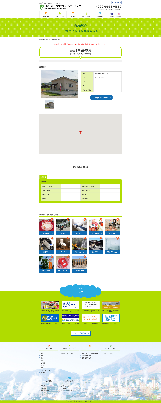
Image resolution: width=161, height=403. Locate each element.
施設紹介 (46, 39)
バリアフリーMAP (60, 16)
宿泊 (42, 358)
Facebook (111, 16)
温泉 (42, 360)
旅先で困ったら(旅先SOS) (90, 353)
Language (117, 2)
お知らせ (43, 388)
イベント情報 (45, 391)
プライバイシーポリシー (68, 391)
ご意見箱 (64, 388)
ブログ (43, 386)
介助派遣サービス (87, 355)
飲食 (42, 353)
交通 (42, 368)
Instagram (118, 16)
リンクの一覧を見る (79, 333)
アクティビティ (45, 370)
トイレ (43, 365)
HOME (41, 39)
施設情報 (43, 177)
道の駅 (43, 372)
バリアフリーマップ (67, 353)
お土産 (43, 363)
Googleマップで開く (101, 98)
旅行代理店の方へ (87, 358)
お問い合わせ (100, 16)
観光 (42, 355)
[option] (59, 84)
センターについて (86, 16)
